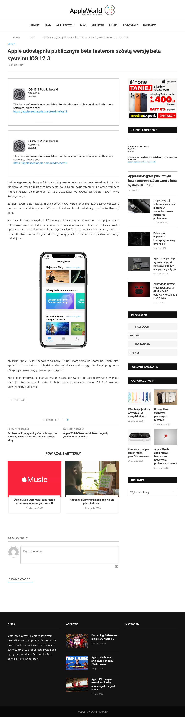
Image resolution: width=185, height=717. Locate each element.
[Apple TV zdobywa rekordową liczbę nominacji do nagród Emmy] (77, 685)
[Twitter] (12, 10)
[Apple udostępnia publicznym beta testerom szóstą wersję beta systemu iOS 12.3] (152, 155)
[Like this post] (70, 419)
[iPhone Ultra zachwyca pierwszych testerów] (165, 397)
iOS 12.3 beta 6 (17, 400)
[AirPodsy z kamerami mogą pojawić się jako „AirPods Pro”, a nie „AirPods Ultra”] (92, 479)
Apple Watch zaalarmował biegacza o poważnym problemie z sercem (165, 456)
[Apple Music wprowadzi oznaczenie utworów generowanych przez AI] (34, 479)
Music (113, 25)
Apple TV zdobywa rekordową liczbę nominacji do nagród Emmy (103, 684)
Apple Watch (65, 25)
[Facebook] (9, 10)
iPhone (34, 25)
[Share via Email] (84, 419)
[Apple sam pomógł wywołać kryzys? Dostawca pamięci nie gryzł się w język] (139, 264)
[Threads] (19, 10)
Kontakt (149, 25)
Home (16, 37)
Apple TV (97, 25)
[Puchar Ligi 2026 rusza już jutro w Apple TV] (77, 641)
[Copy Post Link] (79, 419)
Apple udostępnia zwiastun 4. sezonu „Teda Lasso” (102, 661)
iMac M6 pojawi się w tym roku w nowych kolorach (139, 413)
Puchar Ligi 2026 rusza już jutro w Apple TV (104, 637)
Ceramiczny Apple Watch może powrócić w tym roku (139, 453)
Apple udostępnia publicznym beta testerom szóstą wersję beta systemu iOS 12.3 (152, 180)
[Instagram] (15, 10)
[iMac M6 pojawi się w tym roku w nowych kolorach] (139, 397)
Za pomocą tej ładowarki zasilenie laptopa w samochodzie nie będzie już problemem (164, 209)
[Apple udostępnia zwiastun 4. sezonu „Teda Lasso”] (77, 663)
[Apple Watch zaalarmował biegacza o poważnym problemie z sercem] (165, 437)
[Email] (27, 10)
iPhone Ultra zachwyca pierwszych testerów (161, 414)
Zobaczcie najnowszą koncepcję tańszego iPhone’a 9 (164, 238)
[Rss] (22, 10)
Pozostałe (130, 25)
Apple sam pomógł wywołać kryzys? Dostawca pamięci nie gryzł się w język (164, 264)
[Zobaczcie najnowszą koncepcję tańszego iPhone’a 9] (139, 239)
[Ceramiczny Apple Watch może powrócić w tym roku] (139, 437)
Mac (83, 25)
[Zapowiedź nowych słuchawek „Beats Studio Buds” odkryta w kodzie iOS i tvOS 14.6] (139, 289)
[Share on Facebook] (75, 419)
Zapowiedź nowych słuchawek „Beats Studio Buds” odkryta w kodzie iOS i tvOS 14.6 (165, 291)
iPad (48, 25)
